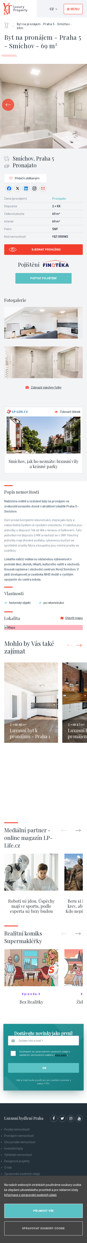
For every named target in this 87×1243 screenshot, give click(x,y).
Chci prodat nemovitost (19, 1142)
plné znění (61, 1055)
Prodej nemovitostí (16, 1129)
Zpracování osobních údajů (22, 1174)
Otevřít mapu (74, 618)
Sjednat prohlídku (46, 249)
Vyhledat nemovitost (18, 1154)
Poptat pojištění (43, 278)
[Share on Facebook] (9, 188)
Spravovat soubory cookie (43, 1228)
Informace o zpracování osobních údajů (30, 1195)
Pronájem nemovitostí (19, 1135)
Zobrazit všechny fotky (46, 387)
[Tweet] (17, 188)
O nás (8, 1167)
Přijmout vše (43, 1210)
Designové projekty (17, 1161)
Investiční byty (13, 1148)
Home (8, 24)
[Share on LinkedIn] (26, 188)
